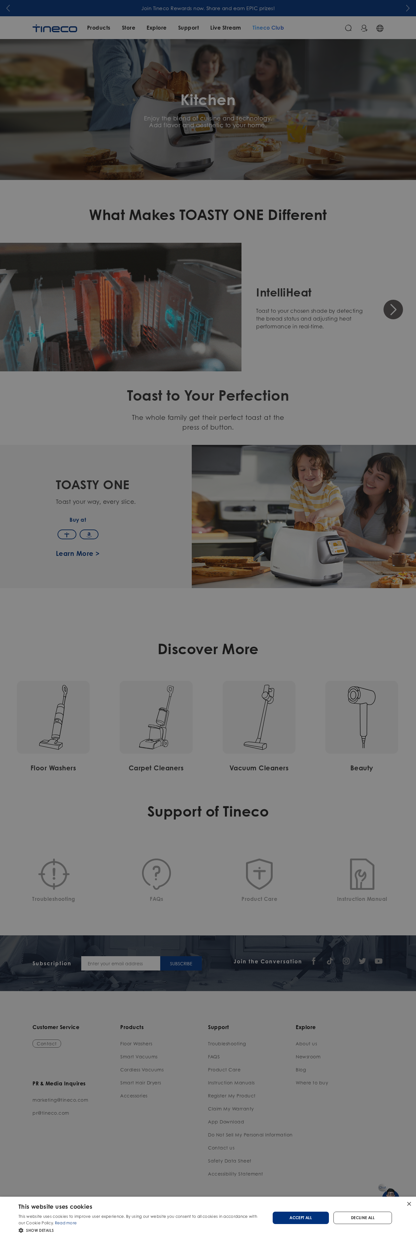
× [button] (408, 1203)
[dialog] (208, 1218)
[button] (141, 1230)
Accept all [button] (301, 1217)
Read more (66, 1223)
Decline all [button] (362, 1217)
